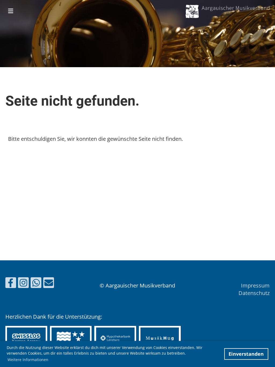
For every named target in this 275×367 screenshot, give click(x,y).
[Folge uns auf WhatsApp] (36, 283)
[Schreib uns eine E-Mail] (48, 283)
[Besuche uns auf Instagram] (23, 283)
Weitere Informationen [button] (28, 359)
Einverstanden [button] (246, 354)
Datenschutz (254, 293)
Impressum (255, 285)
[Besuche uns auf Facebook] (10, 283)
